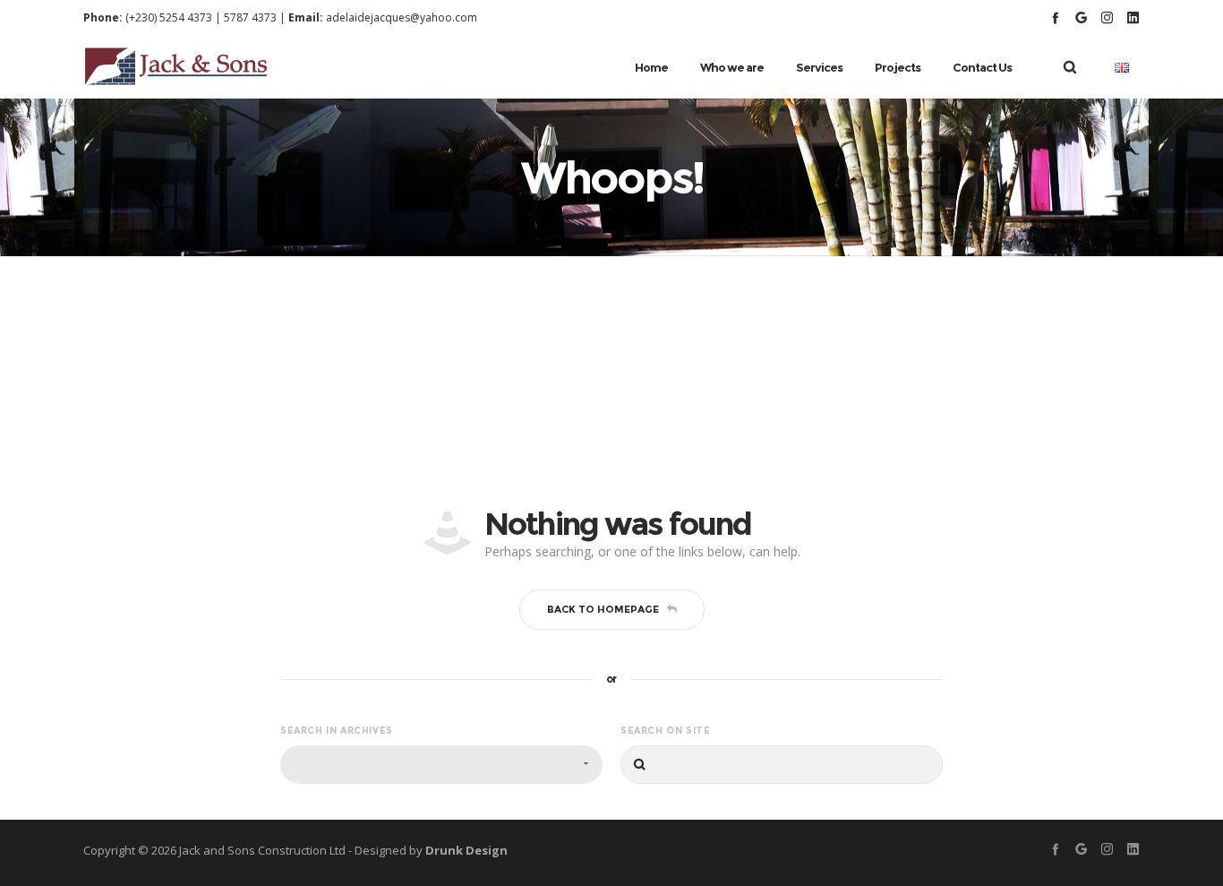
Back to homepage (603, 609)
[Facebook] (1055, 17)
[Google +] (1081, 17)
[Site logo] (176, 67)
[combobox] (441, 764)
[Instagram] (1107, 17)
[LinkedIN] (1133, 17)
